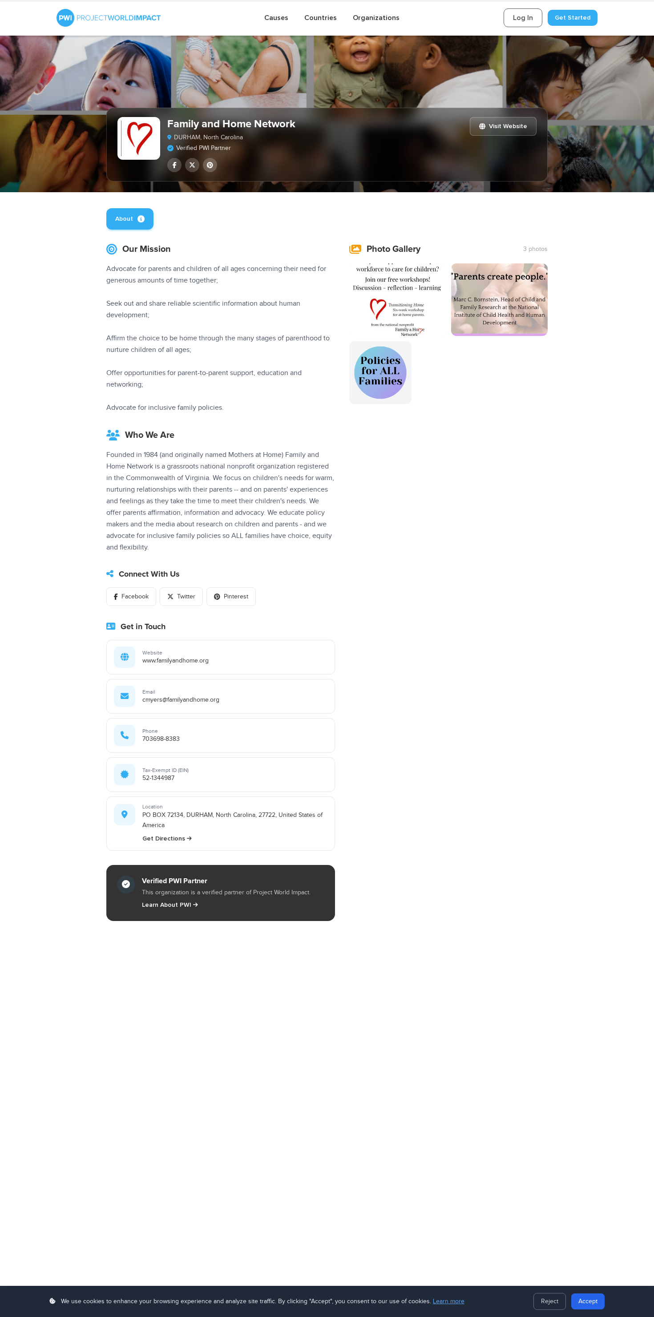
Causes (276, 17)
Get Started (572, 17)
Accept (587, 1301)
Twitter (186, 596)
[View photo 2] (499, 299)
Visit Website (508, 126)
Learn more (448, 1301)
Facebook (135, 596)
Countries (320, 17)
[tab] (129, 219)
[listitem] (174, 165)
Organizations (376, 17)
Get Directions (163, 838)
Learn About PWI (166, 905)
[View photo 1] (397, 299)
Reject (549, 1301)
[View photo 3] (380, 372)
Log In (523, 17)
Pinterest (236, 596)
